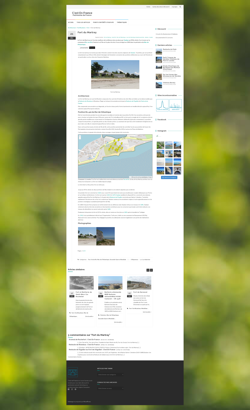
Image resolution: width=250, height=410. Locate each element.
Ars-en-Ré (88, 42)
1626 (99, 193)
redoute (146, 37)
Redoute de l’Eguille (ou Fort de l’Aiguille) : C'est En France (92, 350)
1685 (109, 209)
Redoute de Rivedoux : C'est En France (84, 345)
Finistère (103, 315)
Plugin (150, 177)
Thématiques (122, 22)
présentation (84, 48)
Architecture (72, 28)
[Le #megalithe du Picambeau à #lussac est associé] (160, 145)
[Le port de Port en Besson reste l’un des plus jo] (160, 170)
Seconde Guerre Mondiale (118, 259)
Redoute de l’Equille (116, 197)
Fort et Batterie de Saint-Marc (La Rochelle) (84, 294)
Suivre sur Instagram (170, 177)
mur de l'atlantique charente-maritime (135, 37)
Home (148, 7)
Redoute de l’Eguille (132, 101)
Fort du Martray (107, 37)
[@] (161, 137)
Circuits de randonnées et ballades (167, 34)
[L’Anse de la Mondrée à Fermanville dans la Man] (177, 162)
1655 (108, 195)
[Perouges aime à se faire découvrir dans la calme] (177, 170)
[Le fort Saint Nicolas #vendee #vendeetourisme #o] (177, 145)
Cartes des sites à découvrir (161, 7)
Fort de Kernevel (140, 292)
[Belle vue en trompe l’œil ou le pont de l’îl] (169, 162)
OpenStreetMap (137, 177)
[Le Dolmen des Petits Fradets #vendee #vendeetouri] (177, 153)
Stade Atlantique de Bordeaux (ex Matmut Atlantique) (171, 67)
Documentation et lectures (164, 37)
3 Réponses (134, 259)
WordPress (87, 401)
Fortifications (81, 28)
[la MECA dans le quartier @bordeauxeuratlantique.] (169, 170)
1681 (142, 205)
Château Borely (169, 82)
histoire (92, 48)
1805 (125, 212)
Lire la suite (89, 316)
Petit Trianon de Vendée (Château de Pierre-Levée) (171, 59)
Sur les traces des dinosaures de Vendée (172, 75)
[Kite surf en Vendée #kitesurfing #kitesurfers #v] (160, 162)
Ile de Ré (114, 37)
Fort (88, 28)
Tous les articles (83, 22)
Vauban (151, 37)
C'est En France (82, 13)
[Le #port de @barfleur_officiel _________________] (169, 145)
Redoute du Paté (169, 49)
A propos (174, 7)
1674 (114, 195)
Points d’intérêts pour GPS (103, 22)
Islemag (70, 401)
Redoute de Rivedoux (85, 101)
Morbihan (144, 308)
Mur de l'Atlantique (121, 37)
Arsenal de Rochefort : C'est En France (84, 339)
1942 (81, 215)
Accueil (71, 22)
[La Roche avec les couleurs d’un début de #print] (160, 153)
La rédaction (146, 259)
